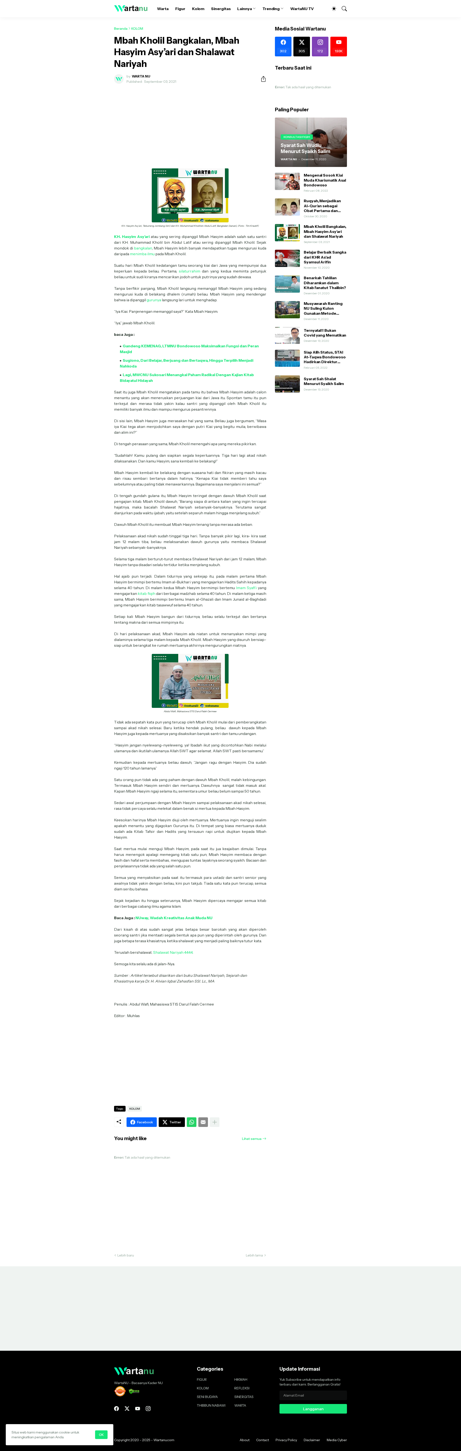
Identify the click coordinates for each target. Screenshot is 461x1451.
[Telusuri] (342, 8)
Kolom (198, 8)
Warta (163, 8)
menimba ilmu (142, 253)
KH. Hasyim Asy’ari (132, 236)
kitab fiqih (146, 593)
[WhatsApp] (191, 1122)
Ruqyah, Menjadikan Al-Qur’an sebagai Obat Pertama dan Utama (322, 205)
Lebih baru (125, 1255)
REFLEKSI (241, 1388)
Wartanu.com (163, 1440)
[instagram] (148, 1408)
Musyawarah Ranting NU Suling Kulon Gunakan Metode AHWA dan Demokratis (325, 308)
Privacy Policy (286, 1440)
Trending (271, 8)
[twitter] (127, 1408)
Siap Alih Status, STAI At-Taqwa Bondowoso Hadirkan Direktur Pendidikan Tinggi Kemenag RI (325, 357)
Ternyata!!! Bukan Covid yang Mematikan (325, 333)
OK (101, 1435)
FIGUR (202, 1379)
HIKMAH (240, 1379)
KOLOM (137, 28)
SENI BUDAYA (207, 1397)
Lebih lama (254, 1255)
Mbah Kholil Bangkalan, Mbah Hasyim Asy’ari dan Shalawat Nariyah (325, 231)
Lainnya (244, 8)
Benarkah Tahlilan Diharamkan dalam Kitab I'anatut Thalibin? (325, 282)
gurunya (154, 299)
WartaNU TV (302, 8)
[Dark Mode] (331, 8)
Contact (262, 1440)
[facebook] (116, 1408)
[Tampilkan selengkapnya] (214, 1122)
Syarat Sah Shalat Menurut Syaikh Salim (324, 381)
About (244, 1440)
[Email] (203, 1122)
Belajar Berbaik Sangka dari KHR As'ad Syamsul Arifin (325, 257)
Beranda (120, 28)
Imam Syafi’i (246, 587)
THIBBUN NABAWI (211, 1405)
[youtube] (137, 1408)
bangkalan (143, 248)
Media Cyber (337, 1440)
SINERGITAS (244, 1397)
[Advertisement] (190, 123)
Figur (180, 8)
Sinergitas (220, 8)
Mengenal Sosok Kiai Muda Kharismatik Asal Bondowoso (325, 180)
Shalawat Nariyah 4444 (173, 952)
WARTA (240, 1405)
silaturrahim (189, 271)
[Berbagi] (261, 79)
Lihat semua (251, 1139)
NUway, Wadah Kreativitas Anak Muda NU (173, 917)
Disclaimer (312, 1440)
